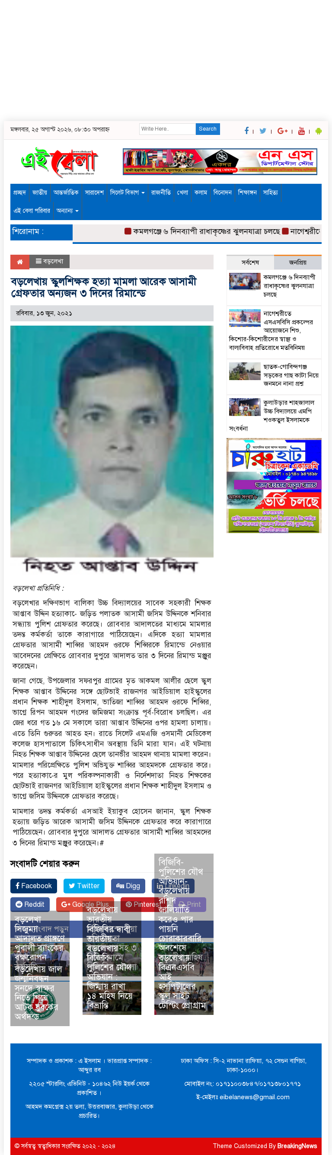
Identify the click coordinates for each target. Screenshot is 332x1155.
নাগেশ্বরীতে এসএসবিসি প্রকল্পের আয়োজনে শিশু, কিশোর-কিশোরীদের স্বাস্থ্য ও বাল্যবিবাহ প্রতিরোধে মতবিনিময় (271, 331)
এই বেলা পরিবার (31, 210)
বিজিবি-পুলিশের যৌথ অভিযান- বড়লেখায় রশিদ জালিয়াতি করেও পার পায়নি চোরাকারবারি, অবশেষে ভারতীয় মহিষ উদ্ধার (181, 915)
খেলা (182, 192)
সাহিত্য (270, 192)
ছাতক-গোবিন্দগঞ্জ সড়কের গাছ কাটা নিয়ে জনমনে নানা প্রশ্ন (291, 375)
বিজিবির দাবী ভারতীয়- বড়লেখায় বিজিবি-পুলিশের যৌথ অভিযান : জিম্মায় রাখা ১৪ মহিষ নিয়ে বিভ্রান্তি (110, 967)
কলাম (201, 192)
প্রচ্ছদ (19, 192)
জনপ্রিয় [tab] (297, 262)
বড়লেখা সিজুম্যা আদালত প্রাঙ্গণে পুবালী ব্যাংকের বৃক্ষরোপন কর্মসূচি (40, 943)
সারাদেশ (94, 192)
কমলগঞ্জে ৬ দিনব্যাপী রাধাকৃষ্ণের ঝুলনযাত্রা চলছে (194, 231)
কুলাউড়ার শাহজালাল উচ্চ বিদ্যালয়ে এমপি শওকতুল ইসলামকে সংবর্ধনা (271, 415)
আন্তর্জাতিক (66, 192)
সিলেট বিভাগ (125, 192)
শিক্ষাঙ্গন (247, 192)
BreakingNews (297, 1146)
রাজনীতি (161, 192)
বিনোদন (223, 192)
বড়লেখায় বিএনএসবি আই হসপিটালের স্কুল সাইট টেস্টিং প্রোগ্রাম (182, 982)
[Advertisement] (166, 60)
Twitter (87, 886)
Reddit (33, 904)
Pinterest (147, 904)
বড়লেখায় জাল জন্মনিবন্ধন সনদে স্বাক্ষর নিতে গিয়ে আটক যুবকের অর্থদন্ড (38, 993)
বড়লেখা (53, 261)
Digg (132, 886)
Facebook (35, 886)
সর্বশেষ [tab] (250, 262)
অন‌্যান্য (65, 210)
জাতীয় (39, 192)
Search (208, 129)
